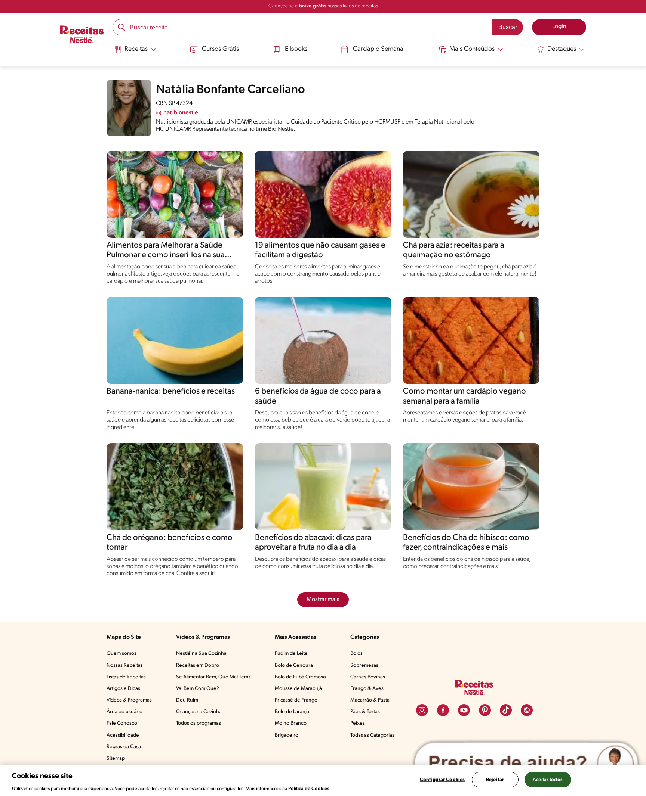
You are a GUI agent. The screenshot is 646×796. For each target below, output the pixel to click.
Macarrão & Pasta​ (370, 700)
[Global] (527, 710)
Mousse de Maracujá (298, 688)
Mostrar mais (323, 600)
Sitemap (116, 758)
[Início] (82, 35)
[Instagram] (422, 710)
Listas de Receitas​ (126, 677)
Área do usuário (124, 712)
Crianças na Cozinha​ (199, 712)
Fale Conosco (122, 723)
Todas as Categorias (372, 735)
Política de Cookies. (309, 788)
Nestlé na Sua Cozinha (201, 653)
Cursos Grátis (220, 49)
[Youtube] (464, 710)
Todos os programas (198, 723)
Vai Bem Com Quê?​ (197, 688)
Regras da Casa (124, 747)
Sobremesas (364, 665)
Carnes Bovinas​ (367, 677)
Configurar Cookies (442, 779)
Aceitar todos (548, 779)
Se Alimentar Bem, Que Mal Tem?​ (213, 677)
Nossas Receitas (125, 665)
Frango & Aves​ (367, 688)
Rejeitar (495, 779)
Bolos (356, 653)
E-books (296, 49)
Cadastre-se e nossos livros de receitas (323, 6)
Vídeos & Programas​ (129, 700)
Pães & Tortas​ (365, 712)
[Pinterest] (485, 710)
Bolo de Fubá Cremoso (300, 677)
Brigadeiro (286, 735)
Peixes (357, 723)
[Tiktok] (506, 710)
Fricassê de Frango (296, 700)
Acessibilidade (123, 735)
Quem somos (121, 653)
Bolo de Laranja (292, 712)
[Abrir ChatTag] (526, 763)
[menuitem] (135, 52)
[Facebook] (443, 710)
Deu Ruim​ (187, 700)
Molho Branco (291, 723)
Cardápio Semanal (379, 49)
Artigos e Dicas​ (123, 688)
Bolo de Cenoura (294, 665)
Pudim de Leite (291, 653)
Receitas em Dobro (197, 665)
